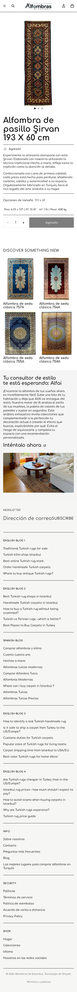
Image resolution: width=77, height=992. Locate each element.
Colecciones (11, 945)
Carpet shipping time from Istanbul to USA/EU (36, 750)
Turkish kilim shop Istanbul (22, 554)
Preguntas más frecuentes (21, 851)
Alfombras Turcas (15, 692)
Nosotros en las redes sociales (25, 958)
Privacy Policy (13, 916)
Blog (6, 858)
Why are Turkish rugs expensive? (26, 809)
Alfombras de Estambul (29, 974)
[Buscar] (13, 6)
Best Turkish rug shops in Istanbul (27, 596)
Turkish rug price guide (19, 816)
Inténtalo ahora (23, 445)
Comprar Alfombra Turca (20, 673)
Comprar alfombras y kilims (22, 648)
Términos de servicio (17, 897)
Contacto (9, 845)
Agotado (51, 222)
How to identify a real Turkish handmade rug (34, 721)
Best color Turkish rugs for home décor (30, 756)
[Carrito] (72, 6)
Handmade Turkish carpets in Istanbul (30, 602)
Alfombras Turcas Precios (20, 698)
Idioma (8, 951)
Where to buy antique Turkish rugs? (28, 573)
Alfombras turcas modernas (22, 667)
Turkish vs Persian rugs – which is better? (32, 619)
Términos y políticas (39, 982)
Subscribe (63, 518)
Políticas (9, 891)
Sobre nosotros (14, 839)
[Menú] (4, 5)
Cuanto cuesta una (16, 654)
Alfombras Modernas (18, 679)
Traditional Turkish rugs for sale (25, 548)
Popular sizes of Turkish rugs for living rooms (34, 744)
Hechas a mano (14, 660)
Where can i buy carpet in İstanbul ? (28, 685)
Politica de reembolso (18, 903)
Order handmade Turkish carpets (27, 567)
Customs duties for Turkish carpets (28, 737)
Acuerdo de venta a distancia (24, 909)
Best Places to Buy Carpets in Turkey (29, 625)
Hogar (7, 939)
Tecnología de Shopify (57, 974)
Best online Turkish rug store (23, 561)
